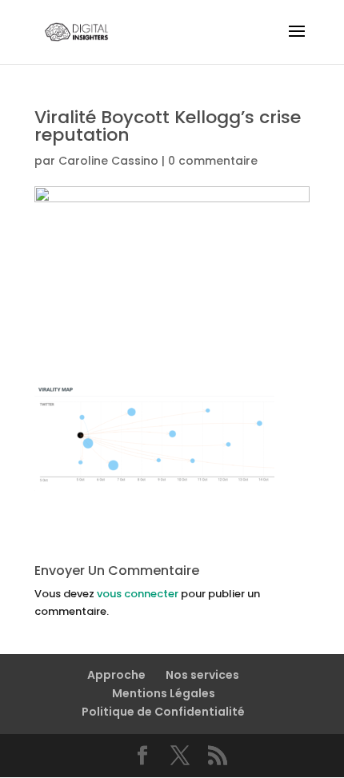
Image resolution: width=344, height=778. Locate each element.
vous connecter (137, 593)
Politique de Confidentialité (163, 712)
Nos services (202, 675)
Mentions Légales (163, 693)
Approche (116, 675)
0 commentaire (213, 161)
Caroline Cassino (108, 161)
